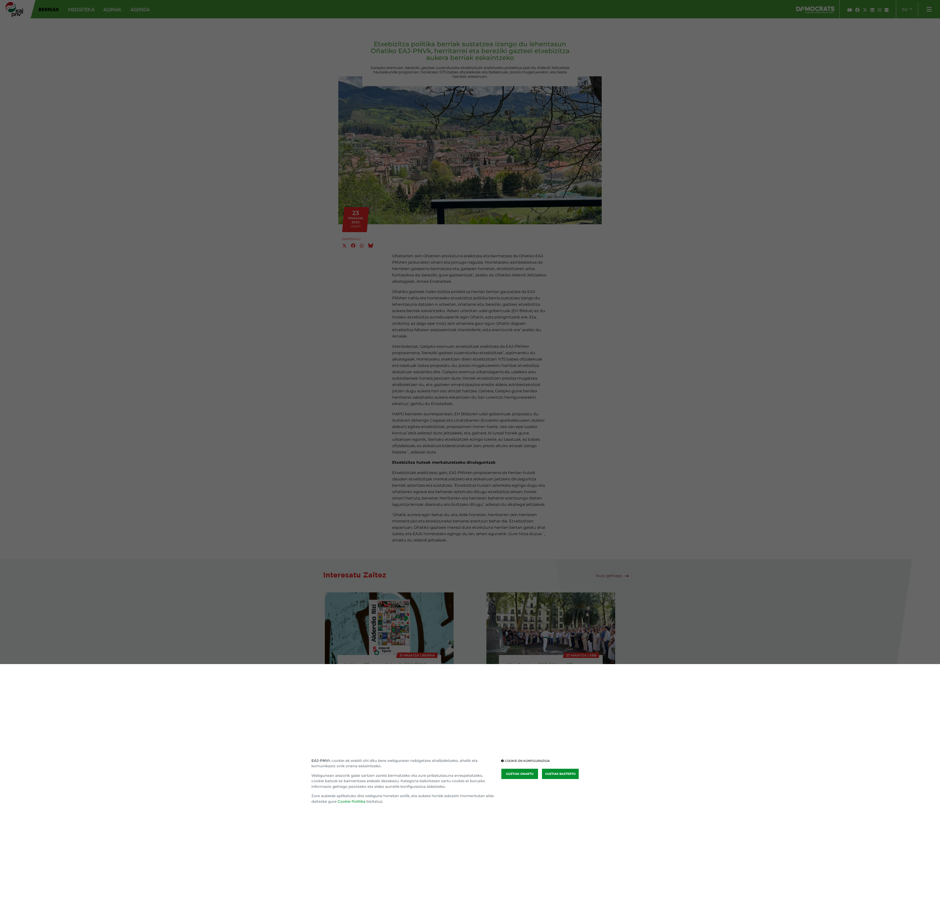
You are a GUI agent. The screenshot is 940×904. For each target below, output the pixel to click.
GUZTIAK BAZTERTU (560, 774)
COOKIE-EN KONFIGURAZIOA (527, 761)
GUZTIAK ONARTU (519, 774)
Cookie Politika (351, 801)
